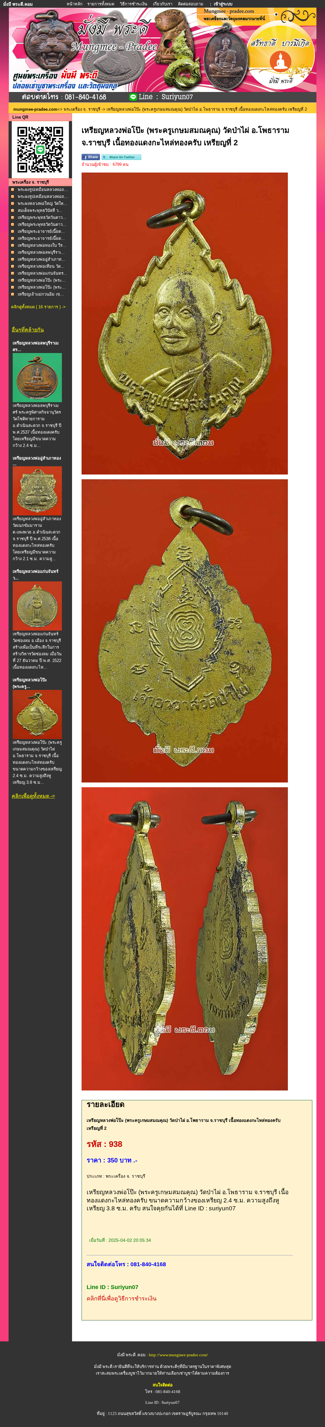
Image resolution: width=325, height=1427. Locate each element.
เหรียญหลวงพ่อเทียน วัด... (41, 266)
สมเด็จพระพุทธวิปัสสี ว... (40, 210)
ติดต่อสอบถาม (191, 4)
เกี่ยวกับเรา (162, 4)
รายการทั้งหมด (100, 4)
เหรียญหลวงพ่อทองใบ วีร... (42, 245)
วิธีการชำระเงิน (134, 4)
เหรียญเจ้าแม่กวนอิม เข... (41, 294)
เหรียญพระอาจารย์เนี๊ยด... (41, 231)
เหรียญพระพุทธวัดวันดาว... (42, 217)
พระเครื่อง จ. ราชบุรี (82, 109)
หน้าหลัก (75, 4)
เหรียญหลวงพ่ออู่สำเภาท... (41, 259)
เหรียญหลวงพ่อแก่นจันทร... (42, 273)
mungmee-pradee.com (35, 109)
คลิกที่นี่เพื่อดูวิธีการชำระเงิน (121, 1298)
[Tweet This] (121, 158)
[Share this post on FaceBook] (91, 158)
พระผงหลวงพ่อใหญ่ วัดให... (42, 203)
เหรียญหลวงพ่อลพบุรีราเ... (41, 252)
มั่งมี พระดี (103, 1366)
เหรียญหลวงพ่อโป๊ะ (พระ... (42, 280)
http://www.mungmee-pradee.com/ (178, 1354)
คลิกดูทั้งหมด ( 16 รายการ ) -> (38, 306)
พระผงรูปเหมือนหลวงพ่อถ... (43, 189)
